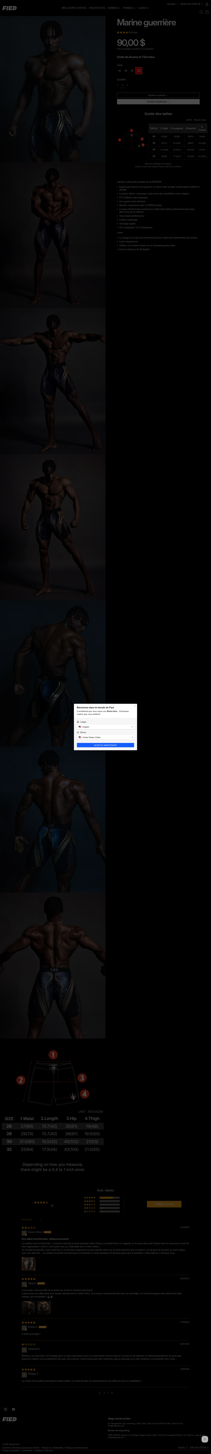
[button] (105, 726)
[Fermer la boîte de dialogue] (135, 705)
